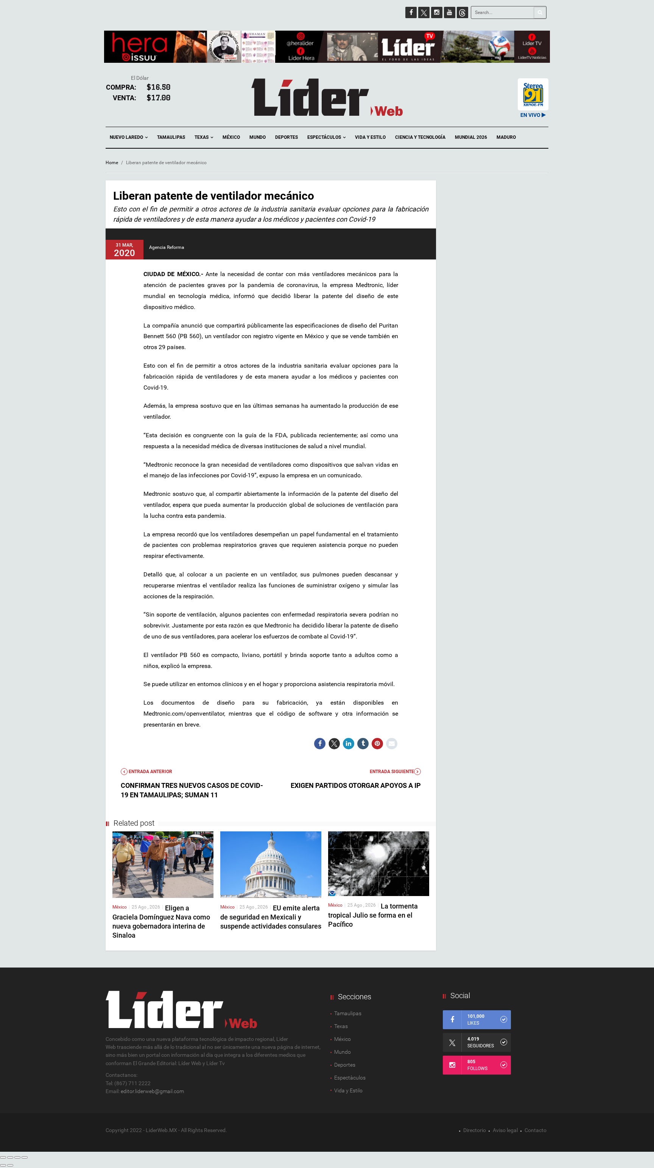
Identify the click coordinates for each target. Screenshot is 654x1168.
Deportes (286, 137)
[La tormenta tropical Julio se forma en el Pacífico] (378, 863)
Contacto (536, 1130)
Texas (202, 137)
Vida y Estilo (370, 137)
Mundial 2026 (471, 137)
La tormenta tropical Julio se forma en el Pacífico (373, 915)
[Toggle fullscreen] (17, 1157)
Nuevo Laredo (127, 137)
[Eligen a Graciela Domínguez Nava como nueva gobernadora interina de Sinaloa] (162, 864)
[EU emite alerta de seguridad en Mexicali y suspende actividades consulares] (270, 864)
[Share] (10, 1157)
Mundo (257, 137)
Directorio (474, 1130)
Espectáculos (324, 137)
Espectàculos (350, 1078)
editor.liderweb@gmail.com (152, 1091)
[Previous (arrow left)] (3, 1165)
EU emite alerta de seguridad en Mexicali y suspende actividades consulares (270, 917)
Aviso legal (505, 1130)
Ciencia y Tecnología (420, 137)
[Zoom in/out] (25, 1157)
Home (112, 162)
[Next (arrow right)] (10, 1165)
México (231, 137)
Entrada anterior (150, 771)
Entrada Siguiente (392, 771)
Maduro (506, 137)
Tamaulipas (171, 137)
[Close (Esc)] (3, 1157)
